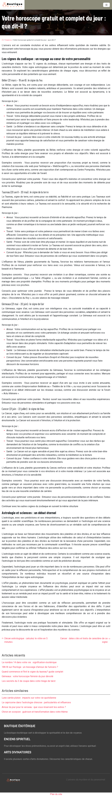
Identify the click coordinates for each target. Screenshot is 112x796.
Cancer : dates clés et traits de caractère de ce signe (84, 640)
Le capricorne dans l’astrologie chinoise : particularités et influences (36, 702)
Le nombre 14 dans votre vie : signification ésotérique (29, 662)
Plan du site (56, 794)
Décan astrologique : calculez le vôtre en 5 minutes (26, 640)
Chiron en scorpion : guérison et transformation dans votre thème (35, 711)
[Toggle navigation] (106, 5)
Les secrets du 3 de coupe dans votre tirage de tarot (28, 681)
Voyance (8, 40)
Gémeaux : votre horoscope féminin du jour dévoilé (27, 676)
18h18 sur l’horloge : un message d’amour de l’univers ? (30, 667)
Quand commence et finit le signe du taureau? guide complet (32, 671)
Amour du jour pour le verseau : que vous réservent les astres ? (34, 707)
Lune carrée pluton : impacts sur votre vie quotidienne (29, 697)
